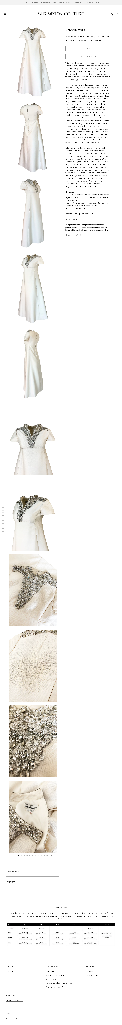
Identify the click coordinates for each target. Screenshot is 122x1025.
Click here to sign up (14, 1000)
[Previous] (13, 855)
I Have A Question (88, 56)
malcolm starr (75, 30)
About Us (10, 971)
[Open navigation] (2, 7)
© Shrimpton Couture (13, 1019)
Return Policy (51, 979)
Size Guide (90, 971)
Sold (87, 48)
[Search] (112, 14)
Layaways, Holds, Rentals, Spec (59, 983)
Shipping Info (11, 882)
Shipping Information (55, 975)
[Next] (51, 855)
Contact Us (50, 971)
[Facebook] (73, 235)
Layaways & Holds (12, 871)
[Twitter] (77, 235)
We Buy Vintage (92, 975)
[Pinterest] (80, 235)
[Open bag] (117, 14)
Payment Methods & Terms (57, 987)
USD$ (8, 1014)
